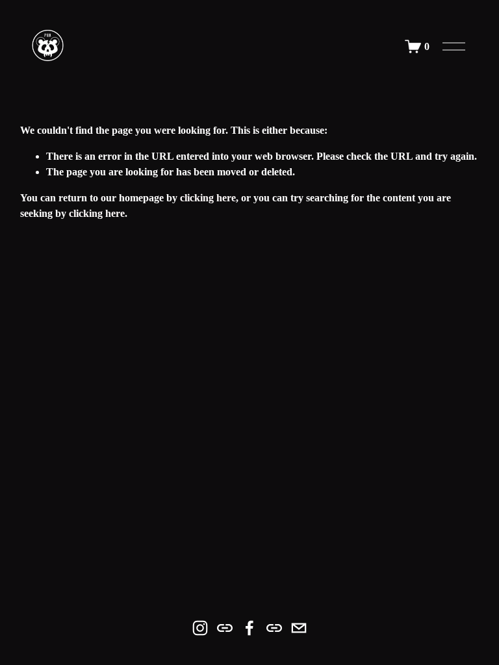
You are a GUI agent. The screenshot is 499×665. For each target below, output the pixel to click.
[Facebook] (249, 628)
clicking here (208, 197)
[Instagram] (200, 628)
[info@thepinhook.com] (299, 628)
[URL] (225, 628)
